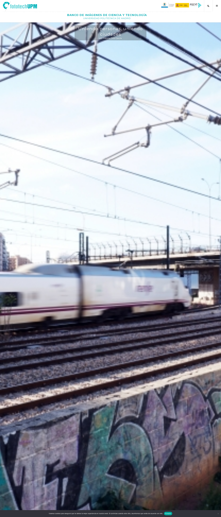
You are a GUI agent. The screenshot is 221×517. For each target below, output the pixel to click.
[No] (218, 513)
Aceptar (168, 513)
